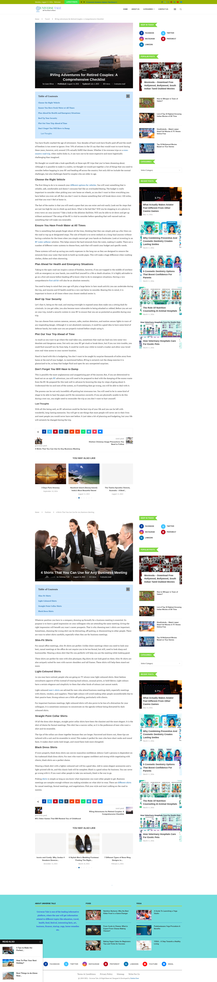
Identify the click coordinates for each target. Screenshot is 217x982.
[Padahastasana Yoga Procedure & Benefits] (143, 930)
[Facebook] (162, 2)
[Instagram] (168, 2)
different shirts (124, 782)
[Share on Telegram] (89, 432)
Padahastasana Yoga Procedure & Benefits (167, 927)
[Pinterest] (171, 2)
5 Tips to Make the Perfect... (24, 949)
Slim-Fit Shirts (44, 596)
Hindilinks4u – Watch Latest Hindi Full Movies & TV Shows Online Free (169, 131)
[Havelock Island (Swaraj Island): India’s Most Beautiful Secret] (50, 474)
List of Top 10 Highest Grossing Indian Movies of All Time (169, 115)
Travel (47, 19)
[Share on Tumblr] (66, 432)
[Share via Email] (100, 432)
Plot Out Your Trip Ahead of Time (52, 123)
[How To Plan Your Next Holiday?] (8, 963)
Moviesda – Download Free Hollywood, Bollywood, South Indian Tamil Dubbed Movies (160, 85)
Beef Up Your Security (47, 118)
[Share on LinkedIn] (61, 432)
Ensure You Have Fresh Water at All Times (56, 108)
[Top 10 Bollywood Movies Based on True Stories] (146, 148)
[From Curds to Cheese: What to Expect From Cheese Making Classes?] (93, 930)
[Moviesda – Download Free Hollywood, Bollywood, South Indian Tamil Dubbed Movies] (160, 76)
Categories (148, 9)
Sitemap (120, 974)
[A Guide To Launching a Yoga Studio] (143, 915)
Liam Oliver (49, 84)
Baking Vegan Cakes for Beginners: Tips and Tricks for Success (117, 943)
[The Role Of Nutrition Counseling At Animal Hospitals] (160, 301)
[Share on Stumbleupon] (77, 432)
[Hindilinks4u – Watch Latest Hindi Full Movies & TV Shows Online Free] (146, 133)
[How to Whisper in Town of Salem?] (146, 103)
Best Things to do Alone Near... (26, 974)
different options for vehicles (83, 185)
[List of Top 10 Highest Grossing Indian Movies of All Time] (146, 118)
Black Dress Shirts (45, 611)
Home (125, 9)
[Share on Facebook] (44, 432)
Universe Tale (64, 577)
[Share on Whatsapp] (83, 432)
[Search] (180, 9)
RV (54, 378)
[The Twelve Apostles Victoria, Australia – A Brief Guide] (84, 474)
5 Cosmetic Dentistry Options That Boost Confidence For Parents (159, 274)
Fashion (48, 512)
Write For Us (134, 974)
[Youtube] (178, 2)
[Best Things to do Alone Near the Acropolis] (8, 975)
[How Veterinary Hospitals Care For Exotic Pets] (160, 334)
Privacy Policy (106, 974)
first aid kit (54, 280)
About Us (135, 9)
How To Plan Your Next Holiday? (26, 961)
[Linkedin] (174, 2)
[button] (81, 2)
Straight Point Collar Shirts (50, 606)
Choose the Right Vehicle (49, 102)
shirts (44, 778)
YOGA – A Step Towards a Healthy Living (167, 943)
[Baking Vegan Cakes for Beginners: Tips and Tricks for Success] (93, 945)
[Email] (181, 2)
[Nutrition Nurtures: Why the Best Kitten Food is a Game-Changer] (93, 915)
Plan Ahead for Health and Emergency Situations (59, 113)
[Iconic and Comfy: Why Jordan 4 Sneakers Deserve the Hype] (50, 843)
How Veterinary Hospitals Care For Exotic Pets (103, 2)
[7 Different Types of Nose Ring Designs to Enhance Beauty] (117, 843)
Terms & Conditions (86, 974)
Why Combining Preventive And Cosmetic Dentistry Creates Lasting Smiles (160, 241)
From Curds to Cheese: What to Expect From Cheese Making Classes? (115, 928)
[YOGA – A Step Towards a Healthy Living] (143, 945)
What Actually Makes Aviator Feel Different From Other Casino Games (158, 207)
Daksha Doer (134, 978)
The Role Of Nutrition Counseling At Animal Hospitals (160, 309)
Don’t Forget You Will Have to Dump (54, 128)
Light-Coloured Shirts (47, 601)
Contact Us (163, 9)
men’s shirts (54, 690)
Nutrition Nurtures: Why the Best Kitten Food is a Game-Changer (115, 912)
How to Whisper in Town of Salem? (167, 100)
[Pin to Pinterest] (55, 432)
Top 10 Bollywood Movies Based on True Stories (167, 145)
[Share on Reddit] (71, 432)
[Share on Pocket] (94, 432)
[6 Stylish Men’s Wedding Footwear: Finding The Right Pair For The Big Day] (84, 843)
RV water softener (43, 242)
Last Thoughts (46, 133)
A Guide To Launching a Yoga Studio (165, 912)
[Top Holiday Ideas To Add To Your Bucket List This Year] (117, 474)
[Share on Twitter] (49, 432)
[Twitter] (165, 2)
